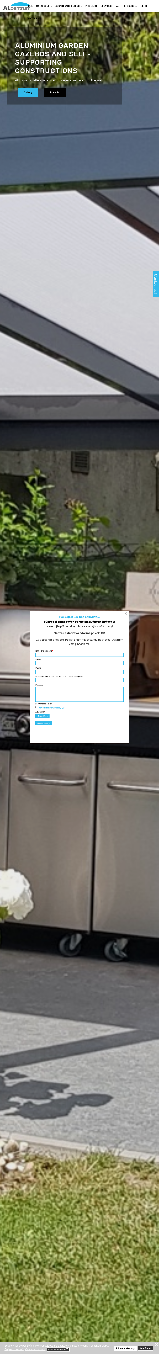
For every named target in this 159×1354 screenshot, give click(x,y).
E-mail (38, 659)
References (130, 6)
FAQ (117, 6)
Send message (43, 723)
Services (106, 6)
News (144, 6)
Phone (38, 667)
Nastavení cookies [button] (58, 1349)
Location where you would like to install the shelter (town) (59, 676)
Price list (91, 6)
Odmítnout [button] (145, 1348)
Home (30, 6)
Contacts (33, 18)
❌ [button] (156, 1344)
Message (39, 685)
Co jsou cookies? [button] (14, 1349)
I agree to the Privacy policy (49, 707)
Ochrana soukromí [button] (35, 1349)
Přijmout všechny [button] (125, 1348)
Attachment (40, 711)
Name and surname (44, 650)
